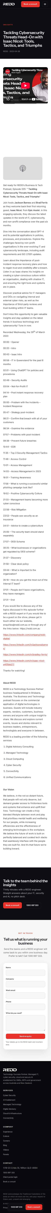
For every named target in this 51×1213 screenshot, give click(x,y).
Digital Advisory (9, 1109)
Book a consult (30, 4)
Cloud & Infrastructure (12, 1113)
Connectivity (8, 1118)
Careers (6, 1141)
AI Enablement (9, 1100)
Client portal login (10, 1177)
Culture (6, 1136)
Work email (10, 990)
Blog (5, 1145)
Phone (8, 1002)
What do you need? (14, 1013)
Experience (7, 1132)
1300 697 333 (32, 905)
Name (8, 967)
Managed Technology (12, 1104)
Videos (6, 1150)
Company (10, 979)
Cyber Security (9, 1095)
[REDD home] (9, 4)
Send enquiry (25, 1036)
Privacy (6, 1208)
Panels (6, 1154)
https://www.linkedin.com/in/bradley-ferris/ (25, 654)
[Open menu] (45, 4)
